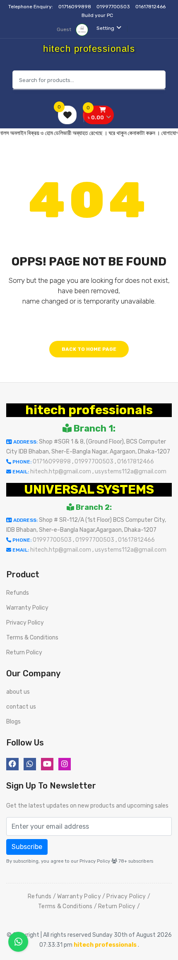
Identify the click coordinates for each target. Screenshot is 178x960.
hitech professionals (89, 410)
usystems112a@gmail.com (130, 471)
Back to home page (89, 349)
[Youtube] (47, 764)
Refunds (17, 592)
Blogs (13, 721)
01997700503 (113, 7)
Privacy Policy (25, 622)
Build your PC (97, 15)
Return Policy (24, 652)
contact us (21, 706)
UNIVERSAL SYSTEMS (89, 489)
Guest (64, 29)
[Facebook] (12, 764)
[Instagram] (64, 764)
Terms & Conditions (32, 637)
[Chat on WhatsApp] (18, 942)
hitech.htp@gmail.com (61, 471)
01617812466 (151, 7)
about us (18, 691)
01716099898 (75, 7)
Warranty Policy (27, 607)
